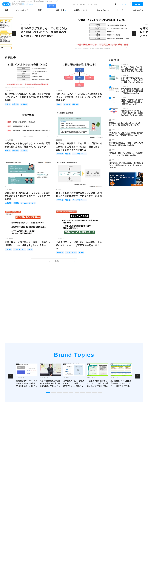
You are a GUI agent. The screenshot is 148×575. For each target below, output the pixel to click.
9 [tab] (94, 392)
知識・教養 (60, 10)
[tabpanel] (74, 33)
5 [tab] (71, 392)
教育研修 (15, 104)
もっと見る (53, 261)
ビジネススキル (19, 249)
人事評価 (60, 154)
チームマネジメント (79, 154)
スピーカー (121, 10)
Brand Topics (103, 10)
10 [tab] (100, 392)
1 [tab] (48, 392)
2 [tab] (53, 392)
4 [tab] (65, 392)
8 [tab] (88, 392)
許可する (52, 8)
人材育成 (8, 249)
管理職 (67, 154)
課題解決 (24, 104)
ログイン (125, 4)
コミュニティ (138, 10)
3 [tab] (59, 392)
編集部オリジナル (81, 10)
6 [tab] (77, 392)
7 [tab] (82, 392)
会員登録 (137, 4)
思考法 (7, 104)
